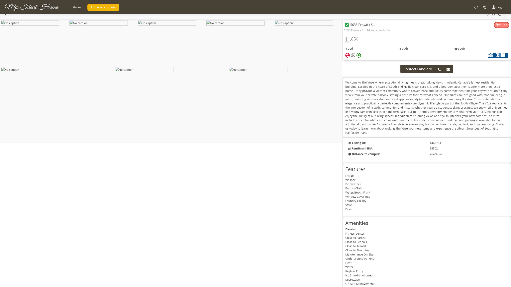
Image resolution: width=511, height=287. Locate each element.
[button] (77, 7)
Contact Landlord (417, 69)
